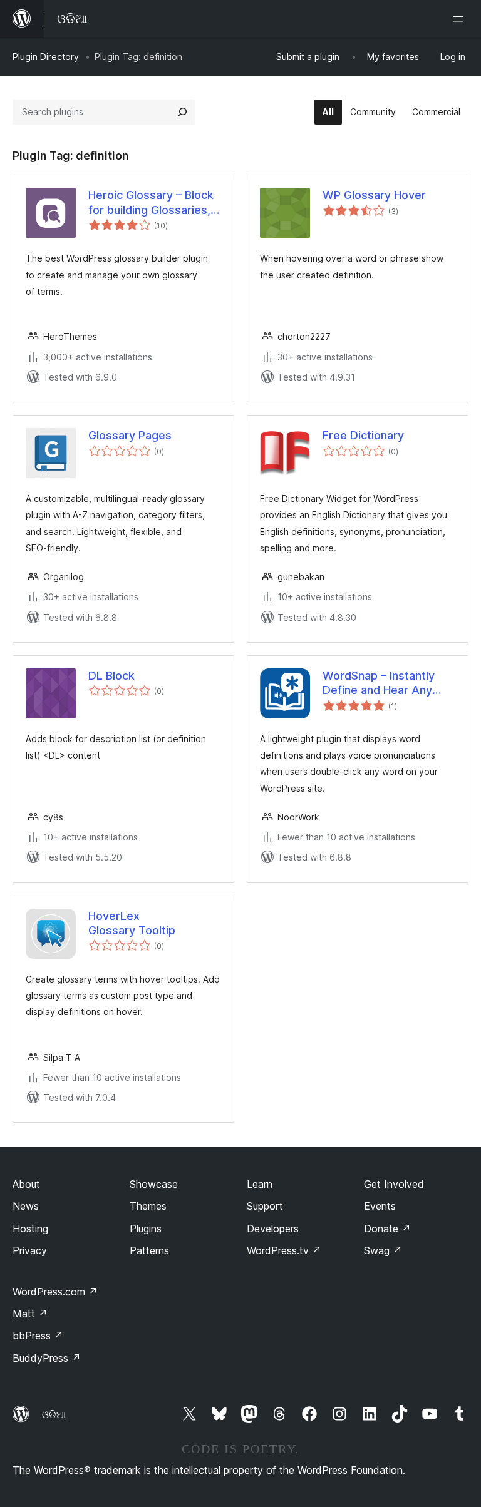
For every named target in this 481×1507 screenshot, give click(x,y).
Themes (148, 1206)
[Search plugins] (182, 112)
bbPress (38, 1335)
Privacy (30, 1250)
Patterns (149, 1250)
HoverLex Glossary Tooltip (131, 923)
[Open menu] (461, 19)
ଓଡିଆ (54, 1414)
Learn (259, 1184)
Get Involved (394, 1184)
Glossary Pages (130, 435)
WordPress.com (55, 1291)
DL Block (111, 675)
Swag (383, 1250)
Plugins (146, 1228)
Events (380, 1206)
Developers (273, 1228)
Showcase (154, 1184)
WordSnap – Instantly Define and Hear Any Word (379, 683)
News (26, 1206)
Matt (30, 1313)
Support (265, 1206)
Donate (387, 1228)
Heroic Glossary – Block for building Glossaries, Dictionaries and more (151, 202)
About (26, 1184)
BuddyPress (47, 1358)
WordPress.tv (284, 1250)
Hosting (30, 1228)
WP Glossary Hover (374, 195)
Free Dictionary (363, 435)
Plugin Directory (46, 56)
